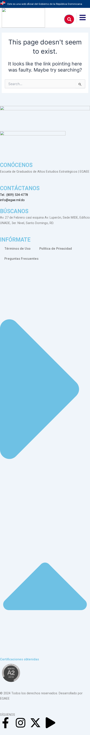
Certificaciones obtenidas (19, 659)
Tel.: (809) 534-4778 (14, 195)
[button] (45, 465)
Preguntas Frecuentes (21, 259)
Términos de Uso (17, 249)
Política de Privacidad (55, 249)
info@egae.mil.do (12, 200)
